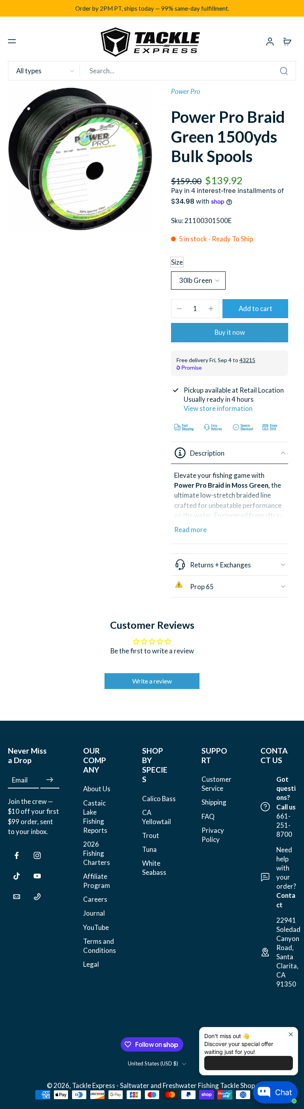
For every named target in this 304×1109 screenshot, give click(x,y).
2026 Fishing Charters (96, 853)
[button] (12, 41)
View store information (218, 408)
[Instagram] (37, 855)
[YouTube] (37, 876)
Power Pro (185, 91)
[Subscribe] (49, 779)
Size (177, 262)
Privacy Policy (212, 834)
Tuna (149, 849)
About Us (96, 789)
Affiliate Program (96, 880)
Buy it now (230, 332)
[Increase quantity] (211, 309)
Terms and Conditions (99, 945)
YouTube (96, 927)
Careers (95, 899)
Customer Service (216, 783)
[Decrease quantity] (179, 309)
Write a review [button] (152, 681)
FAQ (208, 816)
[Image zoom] (80, 159)
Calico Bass (159, 798)
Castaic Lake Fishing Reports (95, 816)
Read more (190, 529)
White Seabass (154, 867)
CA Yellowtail (156, 816)
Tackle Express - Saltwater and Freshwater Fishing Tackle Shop (164, 1085)
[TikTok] (16, 876)
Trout (150, 835)
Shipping (213, 802)
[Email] (16, 896)
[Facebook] (16, 855)
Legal (91, 964)
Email (20, 780)
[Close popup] (290, 1034)
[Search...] (283, 70)
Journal (94, 913)
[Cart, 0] (287, 41)
